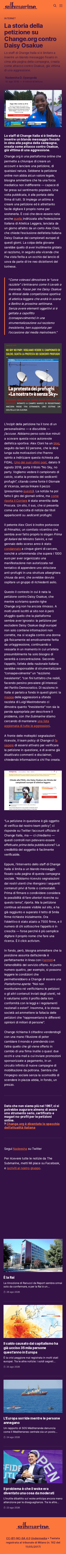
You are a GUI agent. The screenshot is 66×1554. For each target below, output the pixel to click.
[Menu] (61, 5)
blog (56, 443)
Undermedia (39, 1538)
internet (10, 18)
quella (18, 218)
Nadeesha (20, 1148)
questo (28, 491)
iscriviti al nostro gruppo (23, 1168)
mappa (9, 697)
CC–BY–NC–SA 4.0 (18, 1538)
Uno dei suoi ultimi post (30, 462)
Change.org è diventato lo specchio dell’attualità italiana (32, 1125)
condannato (12, 549)
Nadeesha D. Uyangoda (21, 77)
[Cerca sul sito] (55, 5)
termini (48, 960)
